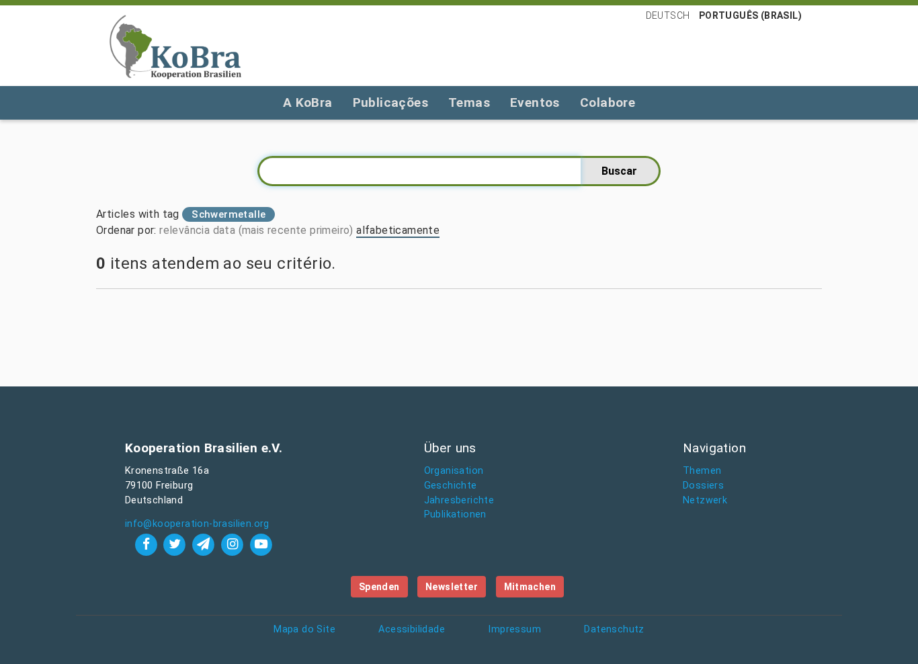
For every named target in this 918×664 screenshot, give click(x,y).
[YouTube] (261, 544)
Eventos (535, 102)
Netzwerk (705, 500)
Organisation (454, 470)
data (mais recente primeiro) (283, 230)
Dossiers (703, 485)
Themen (702, 470)
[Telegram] (205, 544)
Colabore (607, 102)
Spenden (379, 586)
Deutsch (668, 15)
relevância (184, 230)
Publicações (390, 102)
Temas (469, 102)
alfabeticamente (398, 230)
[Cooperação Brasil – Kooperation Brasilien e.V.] (175, 45)
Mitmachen (530, 586)
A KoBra (308, 102)
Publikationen (455, 514)
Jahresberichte (459, 500)
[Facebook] (147, 544)
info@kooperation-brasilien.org (197, 524)
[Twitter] (176, 544)
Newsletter (451, 586)
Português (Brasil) (750, 15)
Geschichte (450, 485)
